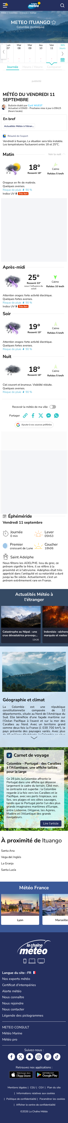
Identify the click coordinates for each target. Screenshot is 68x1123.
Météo (3, 13)
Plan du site (54, 1087)
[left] (4, 51)
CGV (41, 1087)
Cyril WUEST (35, 105)
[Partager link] (25, 415)
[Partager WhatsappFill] (56, 415)
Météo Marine (12, 1033)
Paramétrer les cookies (52, 1099)
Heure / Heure (32, 67)
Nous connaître (13, 997)
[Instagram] (38, 1056)
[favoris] (53, 22)
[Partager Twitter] (40, 415)
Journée (12, 67)
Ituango (33, 13)
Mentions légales (17, 1087)
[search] (62, 5)
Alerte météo (11, 991)
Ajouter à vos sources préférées (36, 424)
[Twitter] (20, 1056)
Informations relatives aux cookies (36, 1093)
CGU (32, 1087)
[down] (34, 738)
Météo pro (9, 1039)
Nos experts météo (16, 979)
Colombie (13, 13)
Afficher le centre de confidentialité (35, 1104)
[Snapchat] (29, 1056)
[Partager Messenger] (48, 415)
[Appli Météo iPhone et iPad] (21, 1075)
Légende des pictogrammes (22, 1015)
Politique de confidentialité (21, 1099)
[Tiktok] (56, 1056)
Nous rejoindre (13, 1003)
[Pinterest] (47, 1056)
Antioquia (23, 13)
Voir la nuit (55, 154)
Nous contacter (13, 1009)
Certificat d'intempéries (19, 985)
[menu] (6, 5)
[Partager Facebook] (33, 415)
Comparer (54, 67)
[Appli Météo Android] (47, 1075)
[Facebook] (11, 1056)
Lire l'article (51, 823)
